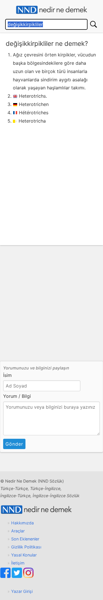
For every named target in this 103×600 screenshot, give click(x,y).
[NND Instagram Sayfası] (28, 576)
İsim (7, 375)
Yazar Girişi (22, 591)
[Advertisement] (51, 179)
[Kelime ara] (93, 24)
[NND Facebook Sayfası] (6, 576)
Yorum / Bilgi (17, 396)
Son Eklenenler (25, 538)
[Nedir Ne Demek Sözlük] (51, 10)
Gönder (14, 444)
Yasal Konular (24, 554)
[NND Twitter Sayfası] (17, 576)
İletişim (18, 562)
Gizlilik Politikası (26, 546)
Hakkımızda (22, 522)
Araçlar (18, 530)
